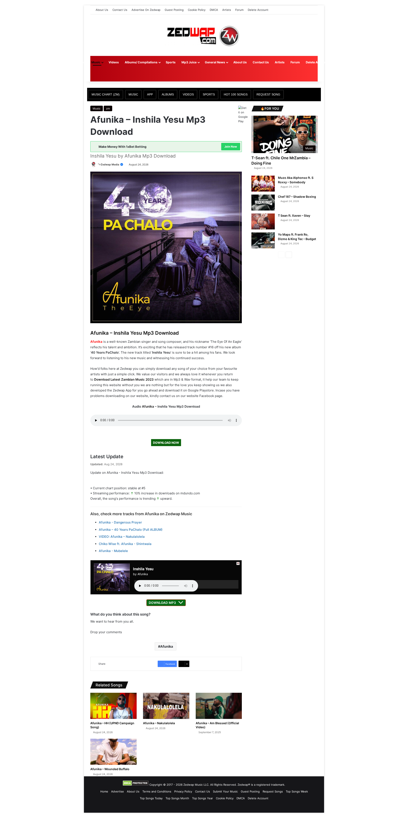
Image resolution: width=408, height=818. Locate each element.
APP (150, 94)
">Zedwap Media (109, 164)
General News (215, 62)
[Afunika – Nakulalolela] (166, 706)
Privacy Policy (183, 791)
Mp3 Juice (189, 62)
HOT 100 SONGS (236, 94)
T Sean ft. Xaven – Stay (294, 215)
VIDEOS (188, 94)
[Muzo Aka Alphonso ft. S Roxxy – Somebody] (263, 184)
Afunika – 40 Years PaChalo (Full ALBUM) (131, 530)
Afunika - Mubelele (113, 551)
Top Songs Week (297, 791)
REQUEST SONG (268, 94)
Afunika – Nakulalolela (159, 723)
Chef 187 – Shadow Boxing (297, 196)
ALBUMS (168, 94)
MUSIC (133, 94)
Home (81, 62)
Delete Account (258, 9)
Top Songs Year (202, 798)
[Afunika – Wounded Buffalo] (113, 752)
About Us (102, 9)
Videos (114, 62)
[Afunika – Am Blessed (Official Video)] (219, 706)
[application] (186, 584)
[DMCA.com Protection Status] (136, 784)
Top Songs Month (177, 798)
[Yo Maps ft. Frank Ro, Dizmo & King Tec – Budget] (263, 240)
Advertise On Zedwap (146, 9)
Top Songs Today (151, 798)
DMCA (214, 9)
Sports (171, 62)
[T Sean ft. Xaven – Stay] (263, 221)
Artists (226, 9)
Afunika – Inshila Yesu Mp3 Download (134, 333)
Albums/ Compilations (141, 62)
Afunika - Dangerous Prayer (120, 522)
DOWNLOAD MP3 (162, 603)
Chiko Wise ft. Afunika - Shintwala (125, 544)
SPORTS (209, 94)
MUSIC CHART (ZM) (106, 94)
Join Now (230, 146)
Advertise (117, 791)
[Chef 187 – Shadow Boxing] (263, 203)
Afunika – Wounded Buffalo (109, 769)
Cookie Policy (196, 9)
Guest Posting (174, 9)
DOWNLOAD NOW (166, 442)
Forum (239, 9)
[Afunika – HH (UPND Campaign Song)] (113, 706)
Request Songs (273, 791)
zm (108, 108)
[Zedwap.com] (204, 35)
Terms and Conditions (156, 791)
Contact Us (119, 9)
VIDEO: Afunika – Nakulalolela (122, 537)
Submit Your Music (225, 791)
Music (95, 62)
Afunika (96, 342)
